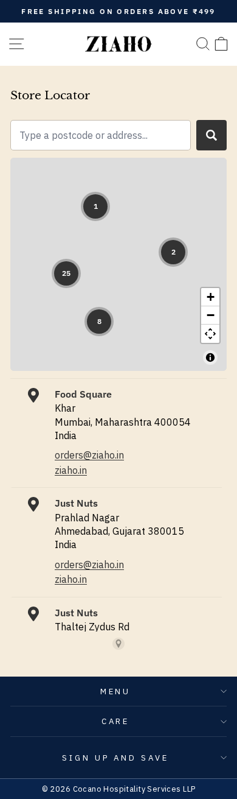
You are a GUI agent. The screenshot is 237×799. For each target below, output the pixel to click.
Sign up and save (116, 757)
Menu (115, 691)
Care (115, 721)
